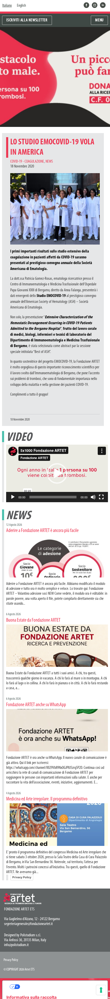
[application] (57, 473)
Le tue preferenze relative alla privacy (60, 986)
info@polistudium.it (16, 945)
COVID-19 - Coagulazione (27, 162)
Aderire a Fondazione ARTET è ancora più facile (42, 530)
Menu (99, 20)
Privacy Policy (21, 877)
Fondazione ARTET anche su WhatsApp (36, 704)
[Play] (12, 497)
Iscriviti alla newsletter (27, 20)
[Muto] (93, 497)
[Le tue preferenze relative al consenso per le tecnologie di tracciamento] (101, 990)
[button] (57, 473)
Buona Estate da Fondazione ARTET (33, 620)
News (49, 162)
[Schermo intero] (101, 497)
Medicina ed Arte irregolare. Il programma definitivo (46, 799)
